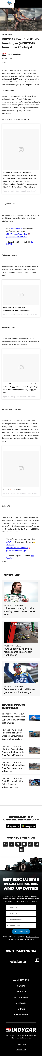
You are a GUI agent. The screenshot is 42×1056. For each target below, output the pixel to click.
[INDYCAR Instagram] (5, 844)
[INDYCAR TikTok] (30, 844)
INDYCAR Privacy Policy (25, 939)
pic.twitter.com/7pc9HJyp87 (16, 551)
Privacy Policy (21, 1044)
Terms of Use (21, 1050)
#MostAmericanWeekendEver (16, 234)
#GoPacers (10, 545)
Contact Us (21, 991)
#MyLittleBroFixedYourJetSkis (17, 548)
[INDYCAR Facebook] (18, 844)
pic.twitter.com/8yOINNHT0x (16, 237)
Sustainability (21, 1014)
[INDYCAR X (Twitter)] (11, 844)
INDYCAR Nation (21, 997)
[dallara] (18, 961)
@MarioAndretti (16, 228)
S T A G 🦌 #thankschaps (12, 489)
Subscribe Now (21, 932)
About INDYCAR (21, 980)
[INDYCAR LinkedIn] (21, 849)
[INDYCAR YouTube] (24, 844)
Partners (21, 1009)
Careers (21, 985)
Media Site (21, 1003)
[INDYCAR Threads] (36, 844)
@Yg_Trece (10, 542)
